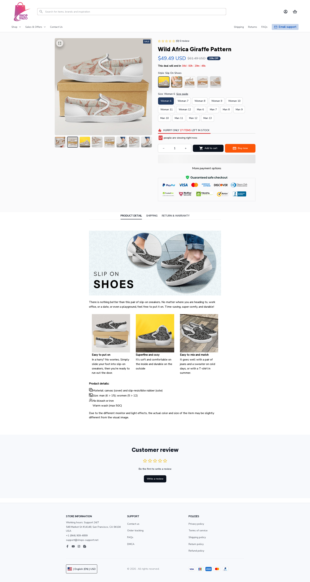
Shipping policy (197, 537)
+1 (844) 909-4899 (77, 535)
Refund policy (196, 550)
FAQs (130, 537)
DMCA (130, 544)
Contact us (133, 524)
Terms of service (198, 530)
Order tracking (135, 530)
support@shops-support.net (82, 540)
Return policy (196, 544)
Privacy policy (196, 524)
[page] (287, 27)
